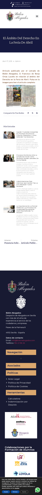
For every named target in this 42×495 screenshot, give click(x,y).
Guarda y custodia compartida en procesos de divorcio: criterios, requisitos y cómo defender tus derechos (27, 134)
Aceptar (6, 492)
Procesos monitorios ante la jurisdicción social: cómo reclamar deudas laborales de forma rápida (27, 157)
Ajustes (24, 492)
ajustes (17, 488)
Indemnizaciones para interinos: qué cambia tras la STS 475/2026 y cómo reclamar (27, 184)
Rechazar (15, 492)
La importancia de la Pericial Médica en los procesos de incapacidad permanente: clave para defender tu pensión (26, 209)
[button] (37, 16)
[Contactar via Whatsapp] (38, 492)
